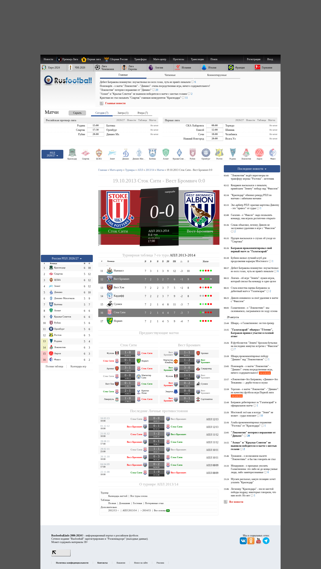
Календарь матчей (117, 496)
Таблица (142, 120)
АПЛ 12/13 (212, 419)
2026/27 (120, 120)
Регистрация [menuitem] (254, 59)
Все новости (236, 501)
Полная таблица (54, 366)
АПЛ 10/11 (212, 450)
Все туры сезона (138, 496)
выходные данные (137, 538)
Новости (131, 120)
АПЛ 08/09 (212, 465)
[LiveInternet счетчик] (61, 555)
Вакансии (121, 563)
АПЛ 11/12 (212, 434)
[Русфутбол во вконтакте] (243, 543)
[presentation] (73, 112)
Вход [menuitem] (270, 59)
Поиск (214, 59)
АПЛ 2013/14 (167, 484)
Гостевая (137, 503)
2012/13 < (113, 510)
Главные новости (115, 103)
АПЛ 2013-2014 (158, 231)
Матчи (152, 120)
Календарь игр (78, 366)
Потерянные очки (154, 503)
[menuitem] (117, 59)
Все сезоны (161, 510)
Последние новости (251, 168)
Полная (112, 503)
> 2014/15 (145, 510)
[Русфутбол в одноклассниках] (251, 543)
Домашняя (124, 503)
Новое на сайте (141, 563)
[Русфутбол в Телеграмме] (266, 543)
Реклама (160, 563)
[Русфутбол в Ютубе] (259, 543)
